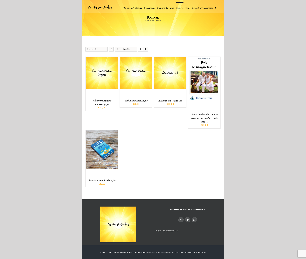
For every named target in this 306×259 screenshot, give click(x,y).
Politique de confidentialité (167, 231)
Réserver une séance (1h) (170, 100)
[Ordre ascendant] (111, 49)
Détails (101, 74)
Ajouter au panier (100, 72)
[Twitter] (187, 219)
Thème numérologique (136, 100)
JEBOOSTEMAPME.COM (183, 252)
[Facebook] (181, 219)
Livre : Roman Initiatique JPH (101, 180)
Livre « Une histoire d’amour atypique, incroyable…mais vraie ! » (204, 118)
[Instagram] (194, 219)
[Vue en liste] (145, 49)
